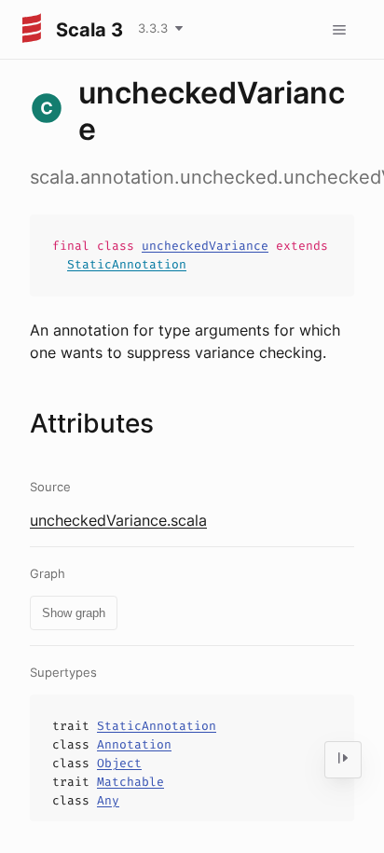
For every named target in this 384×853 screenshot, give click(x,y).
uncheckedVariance (205, 246)
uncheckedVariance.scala (118, 520)
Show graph (73, 613)
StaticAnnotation (126, 264)
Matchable (130, 782)
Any (108, 800)
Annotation (134, 744)
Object (119, 763)
